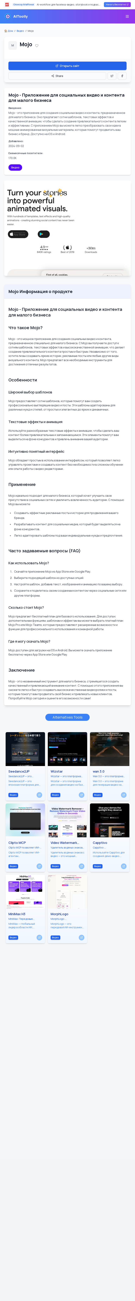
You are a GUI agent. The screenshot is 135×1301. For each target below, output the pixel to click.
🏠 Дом (8, 30)
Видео (20, 30)
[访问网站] (39, 795)
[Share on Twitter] (112, 76)
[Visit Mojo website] (67, 228)
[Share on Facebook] (122, 76)
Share (59, 76)
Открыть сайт (69, 66)
